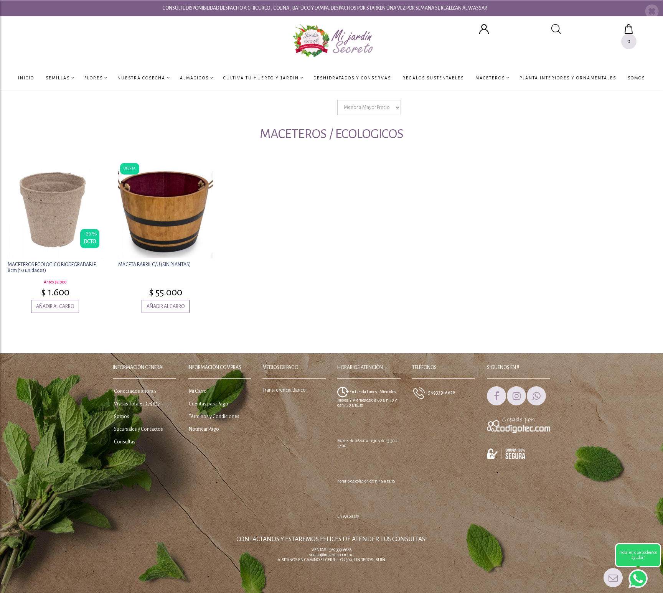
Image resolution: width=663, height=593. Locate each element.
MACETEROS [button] (490, 78)
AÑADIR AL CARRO (55, 306)
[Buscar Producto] (556, 28)
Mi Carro (198, 391)
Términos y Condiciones (214, 416)
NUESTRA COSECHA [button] (142, 78)
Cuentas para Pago (208, 404)
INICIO (26, 78)
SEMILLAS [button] (58, 78)
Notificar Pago (204, 429)
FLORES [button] (94, 78)
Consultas (124, 442)
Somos (121, 416)
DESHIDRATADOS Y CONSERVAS (352, 78)
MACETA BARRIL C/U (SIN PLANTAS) (154, 264)
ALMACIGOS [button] (195, 78)
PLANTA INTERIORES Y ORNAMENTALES (568, 78)
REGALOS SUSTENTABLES (433, 78)
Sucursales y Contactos (138, 429)
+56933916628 (440, 392)
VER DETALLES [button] (55, 209)
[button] (652, 12)
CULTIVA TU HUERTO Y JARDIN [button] (261, 78)
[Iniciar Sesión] (484, 28)
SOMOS (636, 78)
